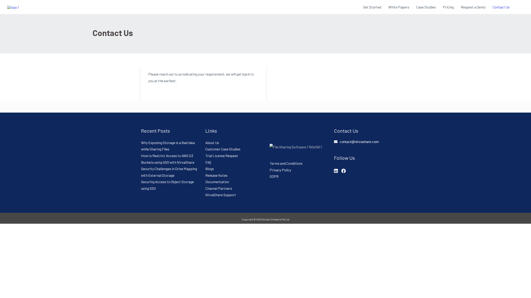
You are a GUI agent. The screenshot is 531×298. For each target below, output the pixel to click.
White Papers (398, 7)
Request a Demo (473, 7)
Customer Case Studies (222, 149)
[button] (518, 7)
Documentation (217, 182)
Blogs (209, 169)
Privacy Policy (280, 170)
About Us (212, 143)
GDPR (274, 176)
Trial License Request (221, 156)
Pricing (448, 7)
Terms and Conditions (286, 163)
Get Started (372, 7)
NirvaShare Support (220, 195)
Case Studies (426, 7)
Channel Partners (218, 188)
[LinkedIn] (336, 171)
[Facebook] (343, 171)
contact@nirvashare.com (359, 142)
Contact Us (501, 7)
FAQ (208, 162)
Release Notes (216, 175)
